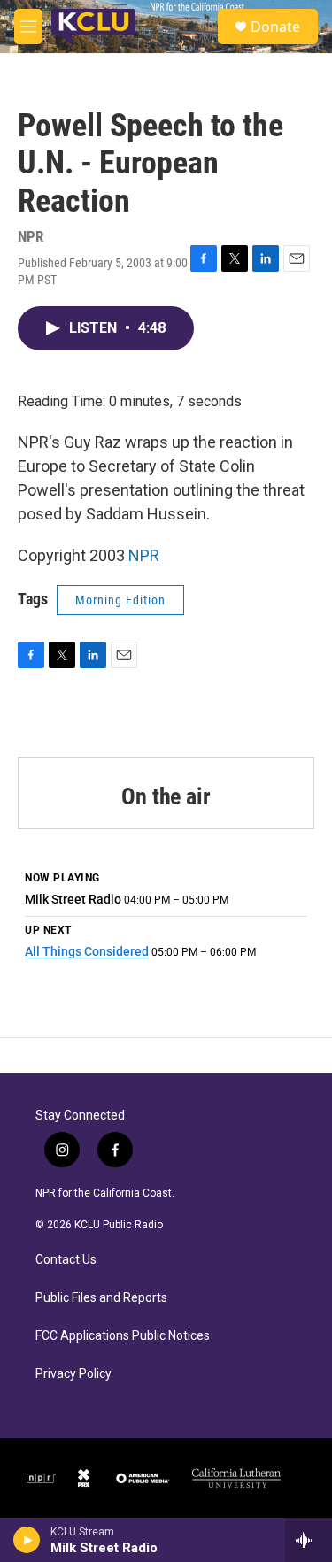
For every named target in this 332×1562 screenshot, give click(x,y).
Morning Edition (120, 600)
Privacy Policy (73, 1374)
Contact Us (66, 1259)
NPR (143, 555)
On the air (165, 796)
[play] (27, 1540)
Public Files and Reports (101, 1297)
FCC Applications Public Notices (122, 1336)
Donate (275, 27)
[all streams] (308, 1540)
